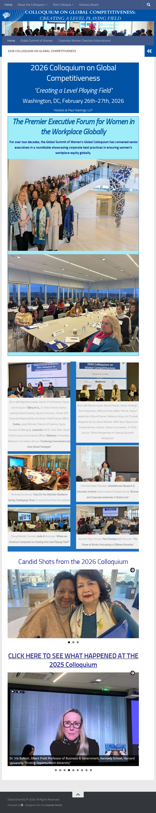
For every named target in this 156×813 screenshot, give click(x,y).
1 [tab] (69, 642)
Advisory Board (88, 4)
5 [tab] (73, 770)
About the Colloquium (31, 4)
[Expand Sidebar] (149, 51)
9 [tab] (91, 770)
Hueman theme (53, 805)
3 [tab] (78, 642)
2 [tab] (73, 642)
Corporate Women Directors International (84, 40)
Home (8, 4)
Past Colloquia (62, 4)
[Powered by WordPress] (22, 805)
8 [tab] (86, 770)
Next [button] (132, 570)
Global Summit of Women (36, 40)
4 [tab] (69, 770)
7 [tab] (82, 770)
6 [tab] (78, 770)
